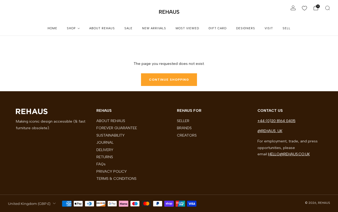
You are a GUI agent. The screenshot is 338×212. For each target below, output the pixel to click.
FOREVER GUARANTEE (116, 128)
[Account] (293, 8)
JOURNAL (105, 142)
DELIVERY (104, 149)
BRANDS (184, 128)
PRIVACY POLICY (111, 171)
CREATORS (187, 135)
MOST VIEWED (187, 28)
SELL (286, 28)
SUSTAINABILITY (110, 135)
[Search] (327, 8)
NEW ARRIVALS (154, 28)
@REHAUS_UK (269, 130)
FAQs (101, 164)
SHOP (71, 28)
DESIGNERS (245, 28)
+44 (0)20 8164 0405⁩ (276, 120)
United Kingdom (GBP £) (29, 203)
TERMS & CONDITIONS (116, 178)
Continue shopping (169, 79)
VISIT (269, 28)
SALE (128, 28)
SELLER (183, 120)
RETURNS (104, 157)
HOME (52, 28)
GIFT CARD (218, 28)
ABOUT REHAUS (102, 28)
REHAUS (169, 12)
